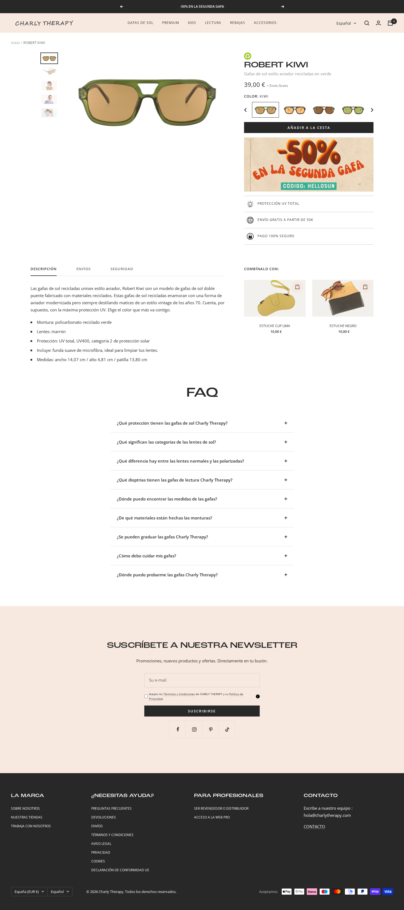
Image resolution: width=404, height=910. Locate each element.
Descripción (44, 269)
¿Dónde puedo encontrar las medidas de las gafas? (167, 499)
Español (343, 23)
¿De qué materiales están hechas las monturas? (164, 518)
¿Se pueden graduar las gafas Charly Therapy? (162, 537)
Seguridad (121, 269)
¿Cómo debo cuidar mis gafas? (146, 555)
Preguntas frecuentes (111, 808)
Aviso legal (101, 843)
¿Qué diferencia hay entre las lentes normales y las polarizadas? (180, 461)
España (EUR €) (27, 891)
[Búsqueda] (366, 23)
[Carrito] (390, 23)
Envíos (83, 269)
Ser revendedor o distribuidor (221, 808)
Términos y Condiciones (179, 694)
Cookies (98, 861)
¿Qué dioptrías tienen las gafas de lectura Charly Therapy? (175, 480)
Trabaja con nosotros (31, 826)
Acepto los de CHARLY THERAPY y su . (196, 696)
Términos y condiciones (112, 834)
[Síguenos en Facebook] (178, 729)
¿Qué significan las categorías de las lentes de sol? (166, 442)
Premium (170, 22)
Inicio (15, 42)
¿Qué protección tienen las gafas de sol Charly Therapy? (172, 423)
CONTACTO (314, 826)
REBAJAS (237, 22)
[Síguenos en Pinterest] (210, 729)
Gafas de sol (140, 22)
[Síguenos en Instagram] (194, 729)
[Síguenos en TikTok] (227, 729)
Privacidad (100, 852)
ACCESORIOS (265, 22)
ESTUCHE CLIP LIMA (274, 325)
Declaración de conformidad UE (120, 870)
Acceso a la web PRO (212, 817)
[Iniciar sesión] (378, 23)
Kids (192, 22)
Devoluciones (103, 817)
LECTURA (213, 22)
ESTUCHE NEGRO (343, 325)
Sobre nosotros (25, 808)
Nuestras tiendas (26, 817)
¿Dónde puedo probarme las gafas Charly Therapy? (167, 574)
